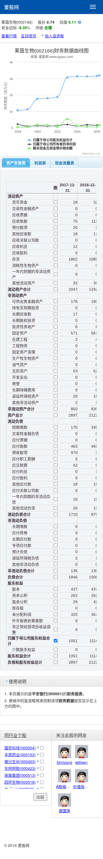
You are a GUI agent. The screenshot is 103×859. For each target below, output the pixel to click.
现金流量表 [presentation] (64, 163)
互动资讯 (28, 35)
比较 (40, 797)
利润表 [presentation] (40, 163)
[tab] (16, 163)
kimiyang (64, 762)
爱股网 (11, 6)
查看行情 (9, 35)
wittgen (81, 762)
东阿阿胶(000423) (20, 768)
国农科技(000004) (20, 747)
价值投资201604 (87, 786)
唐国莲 (64, 810)
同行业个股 (15, 735)
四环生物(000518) (20, 782)
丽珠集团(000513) (20, 775)
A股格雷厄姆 (67, 786)
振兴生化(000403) (20, 761)
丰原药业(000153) (20, 754)
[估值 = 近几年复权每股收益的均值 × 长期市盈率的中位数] (79, 23)
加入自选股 (54, 35)
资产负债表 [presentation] (16, 163)
